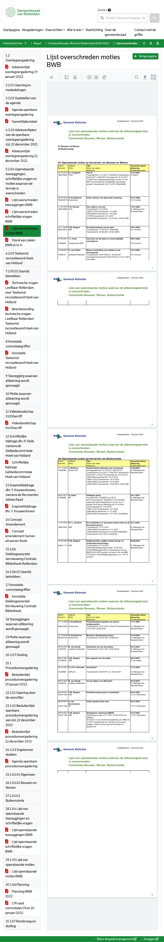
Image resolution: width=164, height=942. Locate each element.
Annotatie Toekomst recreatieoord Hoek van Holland (22, 360)
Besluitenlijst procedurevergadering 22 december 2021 (21, 736)
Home (28, 43)
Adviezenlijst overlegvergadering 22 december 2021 (21, 156)
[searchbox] (123, 18)
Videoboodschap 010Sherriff (20, 425)
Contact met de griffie (145, 32)
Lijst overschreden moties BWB (21, 231)
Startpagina (11, 30)
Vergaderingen (32, 30)
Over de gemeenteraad (115, 32)
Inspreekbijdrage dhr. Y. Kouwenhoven (20, 509)
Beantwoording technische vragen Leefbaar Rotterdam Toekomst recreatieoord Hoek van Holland (22, 321)
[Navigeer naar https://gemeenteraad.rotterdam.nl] (22, 15)
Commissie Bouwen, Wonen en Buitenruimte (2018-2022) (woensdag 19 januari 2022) (93, 43)
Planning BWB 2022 (18, 894)
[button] (155, 18)
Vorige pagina (147, 56)
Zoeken (102, 10)
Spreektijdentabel (24, 121)
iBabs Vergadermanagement (115, 939)
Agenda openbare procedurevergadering (21, 764)
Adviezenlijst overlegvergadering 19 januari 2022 (21, 71)
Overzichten (54, 30)
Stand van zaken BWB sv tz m (20, 243)
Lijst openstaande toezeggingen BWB (21, 832)
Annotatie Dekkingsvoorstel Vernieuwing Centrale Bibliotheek (20, 604)
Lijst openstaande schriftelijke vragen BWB (21, 846)
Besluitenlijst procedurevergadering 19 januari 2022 (21, 679)
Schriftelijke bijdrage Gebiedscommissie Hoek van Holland (18, 470)
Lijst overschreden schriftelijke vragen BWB (21, 216)
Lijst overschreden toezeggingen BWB (21, 202)
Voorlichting (94, 30)
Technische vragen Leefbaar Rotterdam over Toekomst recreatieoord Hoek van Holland (22, 292)
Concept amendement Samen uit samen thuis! (20, 536)
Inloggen (149, 939)
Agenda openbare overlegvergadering (21, 112)
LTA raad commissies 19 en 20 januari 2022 (19, 908)
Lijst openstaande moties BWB (21, 874)
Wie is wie (74, 30)
